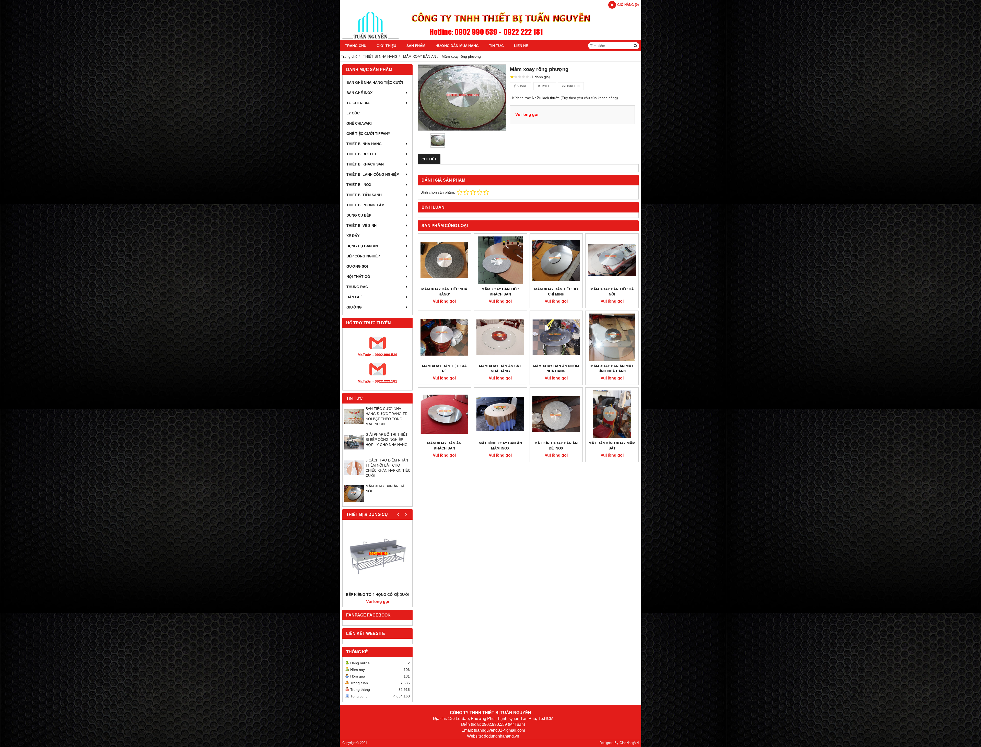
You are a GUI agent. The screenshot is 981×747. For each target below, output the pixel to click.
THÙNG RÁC (357, 287)
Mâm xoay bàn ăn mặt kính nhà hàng (612, 368)
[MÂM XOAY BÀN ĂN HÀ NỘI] (354, 503)
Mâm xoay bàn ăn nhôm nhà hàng (556, 368)
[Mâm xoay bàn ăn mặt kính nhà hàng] (612, 337)
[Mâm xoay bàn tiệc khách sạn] (500, 260)
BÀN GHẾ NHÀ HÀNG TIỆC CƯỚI (374, 82)
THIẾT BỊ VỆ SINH (361, 225)
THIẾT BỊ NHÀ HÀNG (364, 144)
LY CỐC (353, 113)
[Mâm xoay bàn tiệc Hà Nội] (612, 260)
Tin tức (496, 46)
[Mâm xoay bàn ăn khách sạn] (444, 414)
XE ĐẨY (352, 236)
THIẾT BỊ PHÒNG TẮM (365, 205)
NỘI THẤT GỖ (358, 277)
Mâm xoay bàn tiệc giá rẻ (444, 368)
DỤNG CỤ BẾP (358, 215)
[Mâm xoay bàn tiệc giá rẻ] (444, 337)
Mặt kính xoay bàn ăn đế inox (556, 445)
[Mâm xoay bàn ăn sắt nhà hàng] (500, 337)
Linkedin (572, 86)
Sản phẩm (415, 46)
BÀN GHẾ (354, 297)
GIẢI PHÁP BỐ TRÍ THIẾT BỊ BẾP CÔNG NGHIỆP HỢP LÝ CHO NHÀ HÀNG (387, 439)
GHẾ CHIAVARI (359, 123)
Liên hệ (521, 46)
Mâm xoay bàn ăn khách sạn (444, 445)
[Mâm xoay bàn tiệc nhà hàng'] (444, 260)
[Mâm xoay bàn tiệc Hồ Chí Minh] (556, 260)
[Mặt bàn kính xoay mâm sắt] (612, 414)
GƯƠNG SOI (357, 266)
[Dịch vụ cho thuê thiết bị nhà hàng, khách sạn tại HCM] (490, 39)
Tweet (546, 86)
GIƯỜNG (354, 307)
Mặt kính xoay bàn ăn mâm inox (500, 445)
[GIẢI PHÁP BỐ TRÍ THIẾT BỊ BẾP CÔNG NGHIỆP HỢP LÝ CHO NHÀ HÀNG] (354, 451)
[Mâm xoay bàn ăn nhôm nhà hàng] (556, 337)
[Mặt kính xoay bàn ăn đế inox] (556, 414)
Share (521, 86)
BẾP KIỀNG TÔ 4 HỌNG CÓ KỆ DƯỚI (377, 594)
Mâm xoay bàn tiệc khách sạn (500, 291)
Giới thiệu (386, 46)
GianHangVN (629, 743)
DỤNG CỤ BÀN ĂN (362, 246)
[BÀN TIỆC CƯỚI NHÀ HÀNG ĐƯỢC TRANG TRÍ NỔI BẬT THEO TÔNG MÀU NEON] (354, 425)
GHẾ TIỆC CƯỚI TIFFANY (368, 134)
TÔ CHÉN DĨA (358, 103)
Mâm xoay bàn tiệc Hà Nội (612, 291)
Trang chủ (355, 46)
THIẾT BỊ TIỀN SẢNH (364, 195)
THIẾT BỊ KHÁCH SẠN (365, 164)
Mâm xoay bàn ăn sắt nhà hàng (500, 368)
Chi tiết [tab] (429, 159)
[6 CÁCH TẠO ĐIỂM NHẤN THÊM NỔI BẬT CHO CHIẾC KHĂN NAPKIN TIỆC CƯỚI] (354, 477)
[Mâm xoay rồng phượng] (462, 98)
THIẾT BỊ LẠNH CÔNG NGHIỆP (372, 174)
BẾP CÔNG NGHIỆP (363, 256)
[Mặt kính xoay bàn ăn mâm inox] (500, 414)
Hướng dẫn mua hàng (457, 46)
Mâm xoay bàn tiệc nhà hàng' (444, 291)
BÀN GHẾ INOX (359, 93)
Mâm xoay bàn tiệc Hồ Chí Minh (556, 291)
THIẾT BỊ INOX (358, 185)
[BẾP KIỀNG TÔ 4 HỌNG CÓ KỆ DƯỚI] (377, 557)
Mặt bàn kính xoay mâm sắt (612, 445)
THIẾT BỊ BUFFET (361, 154)
